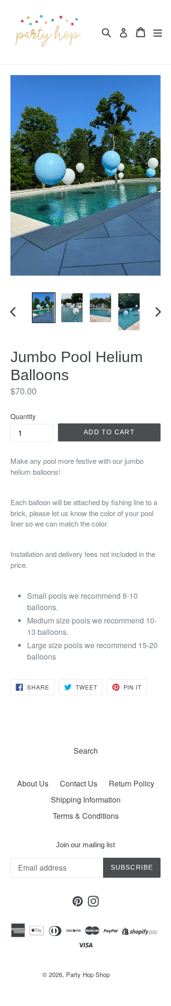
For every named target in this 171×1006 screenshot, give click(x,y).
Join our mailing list (85, 845)
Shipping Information (86, 799)
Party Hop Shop (88, 974)
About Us (32, 783)
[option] (43, 308)
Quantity (23, 416)
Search (86, 750)
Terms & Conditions (86, 815)
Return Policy (131, 783)
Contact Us (78, 783)
